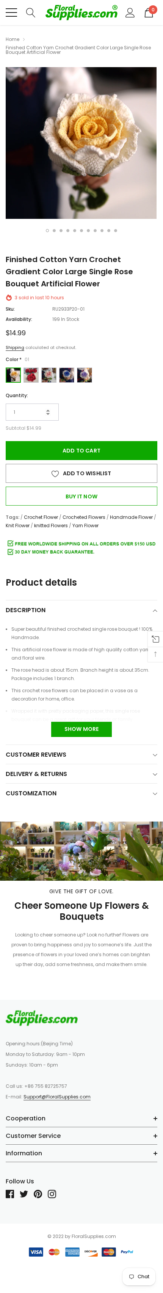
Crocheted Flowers (84, 517)
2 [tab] (54, 230)
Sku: (10, 309)
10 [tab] (108, 230)
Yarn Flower (85, 525)
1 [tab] (47, 230)
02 (31, 375)
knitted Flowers (51, 525)
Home (12, 39)
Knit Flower (18, 525)
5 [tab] (74, 230)
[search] (31, 12)
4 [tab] (67, 230)
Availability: (19, 319)
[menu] (11, 12)
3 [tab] (61, 230)
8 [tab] (95, 230)
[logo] (81, 12)
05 (84, 375)
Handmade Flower (131, 517)
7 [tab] (88, 230)
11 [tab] (115, 230)
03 (48, 375)
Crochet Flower (41, 517)
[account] (130, 12)
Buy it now (81, 496)
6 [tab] (81, 230)
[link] (42, 1018)
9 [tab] (101, 230)
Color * (17, 359)
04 (66, 375)
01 (13, 375)
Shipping (15, 347)
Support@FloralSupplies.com (57, 1096)
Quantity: (17, 395)
